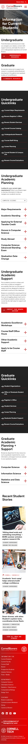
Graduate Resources (13, 79)
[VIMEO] (10, 713)
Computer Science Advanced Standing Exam (11, 248)
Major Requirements (11, 209)
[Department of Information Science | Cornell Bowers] (11, 7)
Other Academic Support (9, 341)
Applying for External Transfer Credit (11, 223)
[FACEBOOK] (3, 713)
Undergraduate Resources (15, 56)
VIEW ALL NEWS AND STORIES (14, 637)
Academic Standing (10, 215)
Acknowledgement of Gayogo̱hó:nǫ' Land (11, 722)
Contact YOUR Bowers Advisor (15, 310)
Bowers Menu (20, 2)
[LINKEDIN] (7, 713)
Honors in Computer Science (11, 231)
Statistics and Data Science (10, 481)
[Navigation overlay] (25, 7)
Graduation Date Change (9, 257)
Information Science (11, 473)
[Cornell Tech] (10, 730)
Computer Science (9, 200)
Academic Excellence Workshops (11, 324)
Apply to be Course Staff (10, 349)
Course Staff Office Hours (10, 332)
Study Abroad (7, 239)
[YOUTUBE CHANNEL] (14, 713)
